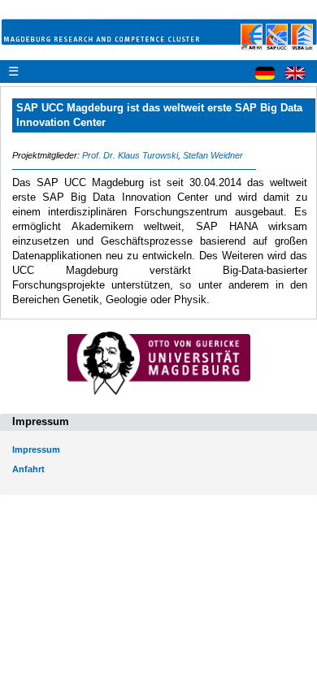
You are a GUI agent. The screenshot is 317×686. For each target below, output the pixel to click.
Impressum (36, 449)
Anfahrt (28, 469)
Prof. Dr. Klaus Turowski (130, 155)
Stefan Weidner (213, 155)
